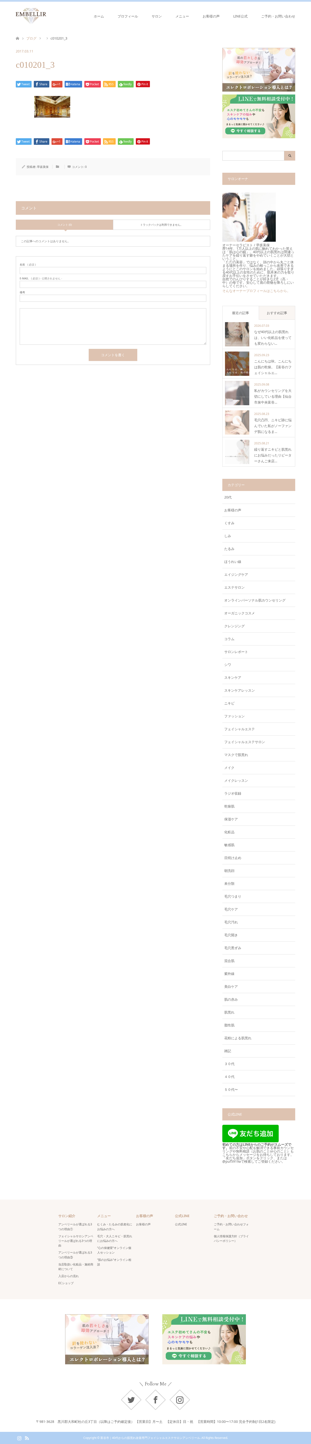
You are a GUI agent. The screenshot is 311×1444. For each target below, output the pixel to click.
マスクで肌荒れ (236, 754)
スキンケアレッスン (239, 690)
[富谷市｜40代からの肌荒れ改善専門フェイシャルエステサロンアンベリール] (46, 16)
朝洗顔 (229, 870)
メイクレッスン (236, 780)
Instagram (180, 1400)
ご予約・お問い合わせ (278, 16)
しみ (227, 535)
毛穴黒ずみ (232, 947)
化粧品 (229, 832)
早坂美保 (43, 167)
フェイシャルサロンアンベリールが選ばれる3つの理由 (75, 1240)
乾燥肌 (229, 806)
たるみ (229, 548)
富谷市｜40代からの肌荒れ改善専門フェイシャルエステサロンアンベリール (150, 1438)
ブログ (31, 38)
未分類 (229, 883)
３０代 (229, 1063)
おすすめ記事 (277, 312)
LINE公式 (240, 16)
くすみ (229, 523)
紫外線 (229, 973)
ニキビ (229, 703)
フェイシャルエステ (239, 729)
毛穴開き (231, 935)
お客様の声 (211, 16)
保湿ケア (231, 819)
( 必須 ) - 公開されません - (41, 278)
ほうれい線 (232, 561)
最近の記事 (240, 312)
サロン (157, 16)
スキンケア (232, 677)
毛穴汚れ (231, 922)
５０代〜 (231, 1089)
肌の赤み (231, 999)
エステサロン (234, 587)
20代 (228, 497)
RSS (27, 1438)
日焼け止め (232, 857)
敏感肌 (229, 844)
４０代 (229, 1076)
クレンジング (234, 626)
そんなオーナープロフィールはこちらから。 (256, 290)
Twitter (131, 1400)
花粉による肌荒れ (237, 1038)
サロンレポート (236, 651)
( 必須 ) (28, 264)
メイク (229, 767)
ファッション (234, 716)
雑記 (227, 1051)
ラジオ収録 (232, 793)
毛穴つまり (232, 896)
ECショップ (66, 1283)
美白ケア (231, 986)
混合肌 (229, 960)
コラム (229, 638)
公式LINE (181, 1224)
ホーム (99, 16)
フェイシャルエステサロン (244, 741)
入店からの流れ (68, 1276)
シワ (227, 664)
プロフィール (128, 16)
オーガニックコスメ (239, 613)
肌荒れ (229, 1012)
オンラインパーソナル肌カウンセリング (254, 600)
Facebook (155, 1400)
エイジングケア (236, 574)
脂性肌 (229, 1025)
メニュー (182, 16)
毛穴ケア (231, 909)
